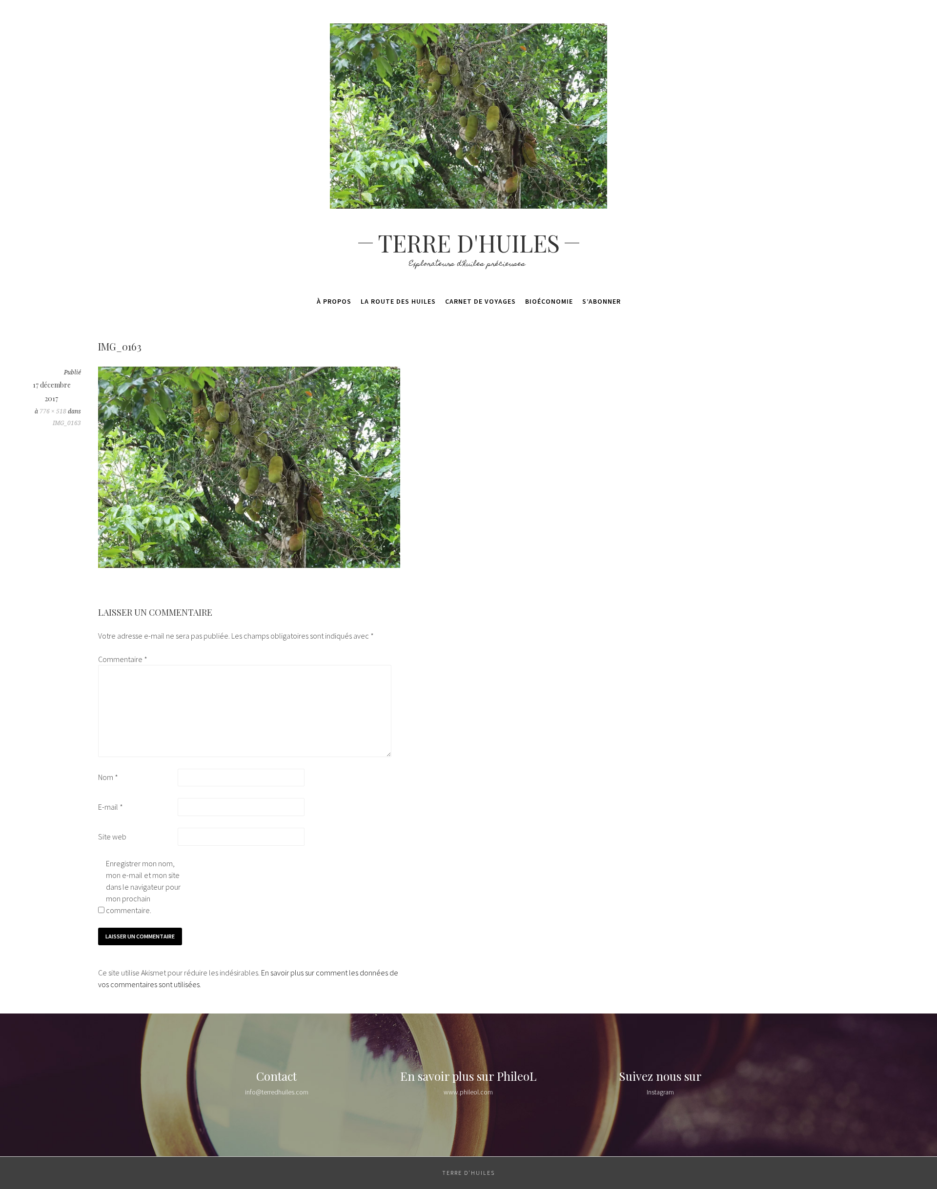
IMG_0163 (67, 423)
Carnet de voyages (480, 301)
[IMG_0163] (249, 565)
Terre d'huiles (469, 242)
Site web (112, 836)
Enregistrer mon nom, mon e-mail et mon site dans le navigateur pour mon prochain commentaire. (143, 886)
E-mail (110, 807)
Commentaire (122, 659)
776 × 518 (53, 411)
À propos (334, 301)
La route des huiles (398, 301)
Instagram (660, 1092)
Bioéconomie (549, 301)
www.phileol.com (468, 1092)
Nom (108, 777)
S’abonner (601, 301)
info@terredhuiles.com (276, 1092)
